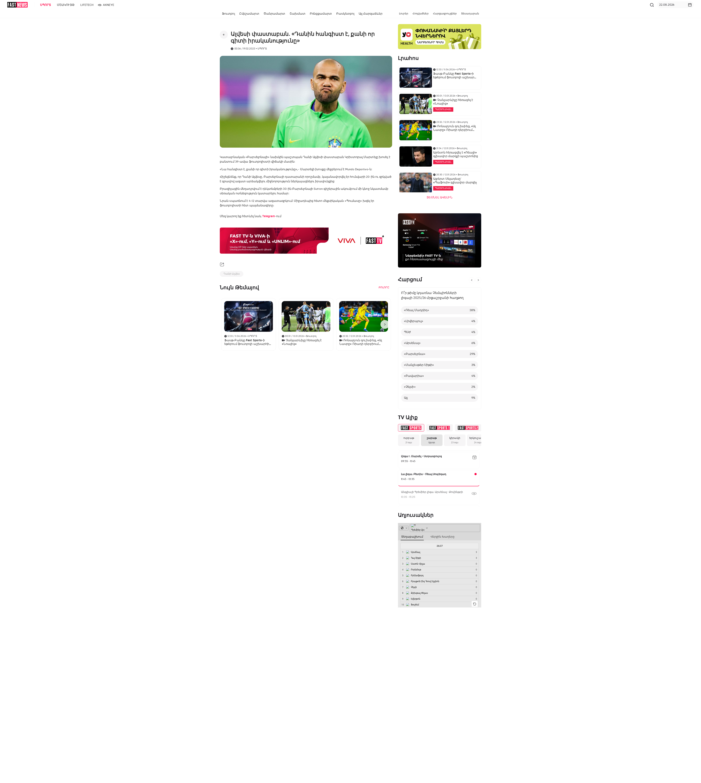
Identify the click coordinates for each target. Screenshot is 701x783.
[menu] (343, 4)
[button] (690, 5)
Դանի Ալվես (231, 273)
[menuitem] (45, 5)
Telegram (268, 216)
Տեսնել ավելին (439, 197)
